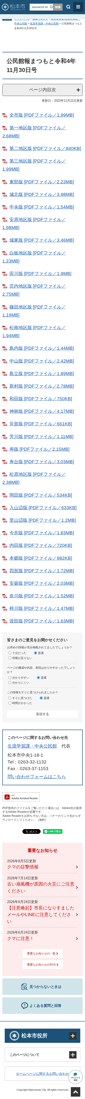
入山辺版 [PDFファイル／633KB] (42, 507)
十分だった (19, 652)
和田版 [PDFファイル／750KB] (40, 398)
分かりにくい (20, 682)
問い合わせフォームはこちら (37, 776)
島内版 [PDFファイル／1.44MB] (41, 348)
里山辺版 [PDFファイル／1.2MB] (42, 520)
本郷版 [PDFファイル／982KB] (40, 558)
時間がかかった (22, 702)
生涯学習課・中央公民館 (44, 23)
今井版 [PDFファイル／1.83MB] (41, 532)
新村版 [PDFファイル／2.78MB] (41, 386)
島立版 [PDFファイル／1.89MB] (41, 373)
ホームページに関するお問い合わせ (42, 1074)
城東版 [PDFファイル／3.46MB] (41, 240)
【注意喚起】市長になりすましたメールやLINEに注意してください (40, 914)
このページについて (24, 1055)
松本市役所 (34, 1036)
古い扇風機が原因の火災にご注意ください (40, 887)
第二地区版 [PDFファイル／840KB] (45, 148)
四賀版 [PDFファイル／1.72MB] (41, 570)
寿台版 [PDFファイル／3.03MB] (41, 461)
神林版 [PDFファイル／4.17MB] (41, 411)
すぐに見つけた (22, 697)
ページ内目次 (42, 89)
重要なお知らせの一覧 (41, 953)
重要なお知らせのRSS (41, 964)
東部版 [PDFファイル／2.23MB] (41, 181)
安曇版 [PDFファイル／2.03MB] (41, 583)
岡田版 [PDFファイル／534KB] (40, 495)
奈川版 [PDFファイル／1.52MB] (41, 595)
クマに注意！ (20, 938)
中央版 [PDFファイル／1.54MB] (41, 206)
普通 (41, 652)
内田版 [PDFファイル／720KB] (40, 545)
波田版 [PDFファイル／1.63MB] (41, 620)
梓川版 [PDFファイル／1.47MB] (41, 608)
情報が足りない (22, 657)
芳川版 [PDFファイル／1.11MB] (41, 436)
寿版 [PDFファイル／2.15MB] (39, 449)
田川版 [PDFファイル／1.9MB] (40, 273)
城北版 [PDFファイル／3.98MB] (41, 194)
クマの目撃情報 (22, 866)
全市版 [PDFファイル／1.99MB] (41, 115)
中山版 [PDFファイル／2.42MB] (41, 361)
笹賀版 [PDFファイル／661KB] (40, 423)
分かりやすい (20, 677)
